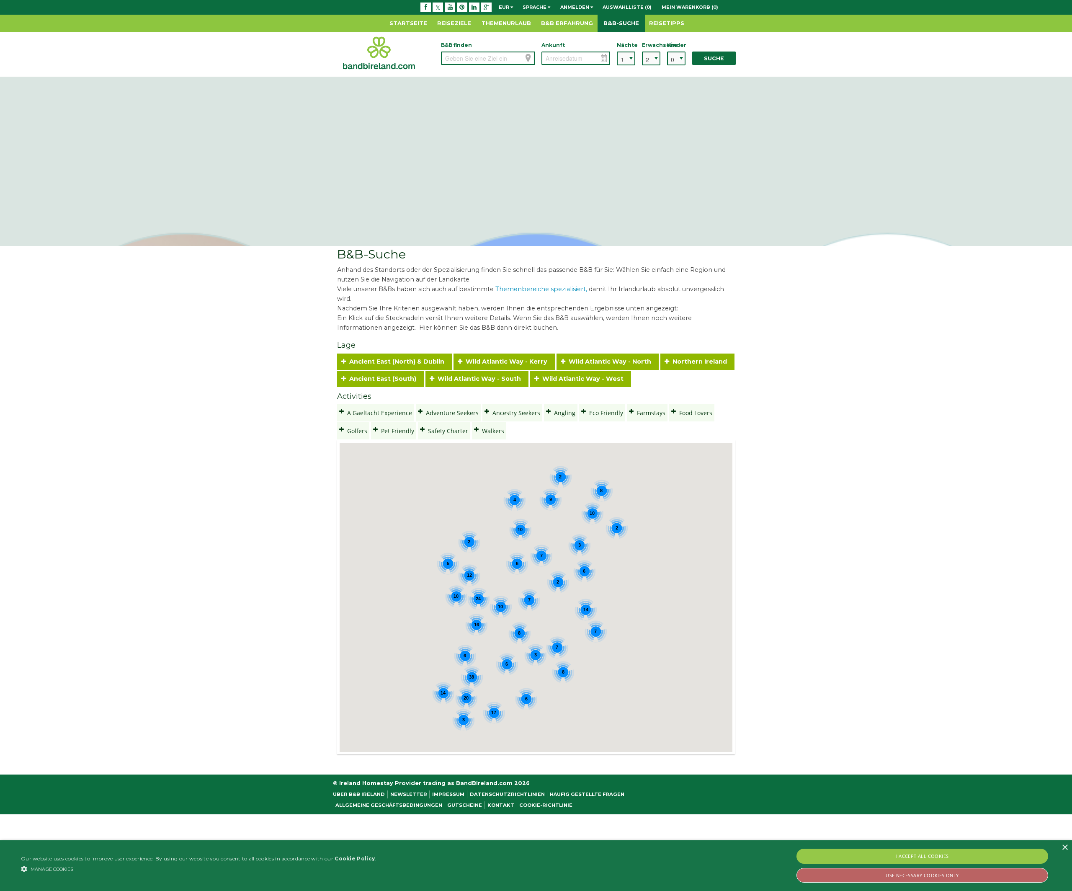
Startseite (408, 23)
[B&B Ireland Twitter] (438, 7)
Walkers (491, 431)
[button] (198, 869)
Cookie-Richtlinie (545, 805)
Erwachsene (651, 45)
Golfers (355, 431)
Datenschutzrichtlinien (507, 794)
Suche (714, 58)
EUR (504, 7)
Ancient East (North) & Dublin (397, 361)
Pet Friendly (396, 431)
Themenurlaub (506, 23)
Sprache (535, 7)
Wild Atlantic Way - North (610, 361)
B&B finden (456, 45)
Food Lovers (694, 413)
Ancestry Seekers (514, 413)
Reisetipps (666, 23)
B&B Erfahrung (567, 23)
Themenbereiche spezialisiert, (541, 289)
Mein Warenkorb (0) (690, 7)
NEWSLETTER (408, 794)
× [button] (1065, 848)
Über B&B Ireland (359, 794)
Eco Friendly (604, 413)
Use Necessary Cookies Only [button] (922, 875)
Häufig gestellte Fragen (587, 794)
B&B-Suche (621, 23)
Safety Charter (446, 431)
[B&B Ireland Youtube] (450, 7)
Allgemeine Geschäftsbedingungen (388, 805)
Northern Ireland (699, 361)
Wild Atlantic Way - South (479, 378)
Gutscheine (464, 805)
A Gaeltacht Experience (378, 413)
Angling (563, 413)
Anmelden (575, 7)
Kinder (676, 45)
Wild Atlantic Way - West (583, 378)
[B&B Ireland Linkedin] (474, 7)
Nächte (626, 45)
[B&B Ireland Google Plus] (486, 7)
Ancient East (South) (383, 378)
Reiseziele (454, 23)
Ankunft (553, 45)
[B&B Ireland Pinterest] (462, 7)
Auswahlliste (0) (627, 7)
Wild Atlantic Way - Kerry (506, 361)
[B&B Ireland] (379, 53)
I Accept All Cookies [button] (922, 856)
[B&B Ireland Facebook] (426, 7)
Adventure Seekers (451, 413)
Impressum (448, 794)
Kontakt (500, 805)
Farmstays (649, 413)
